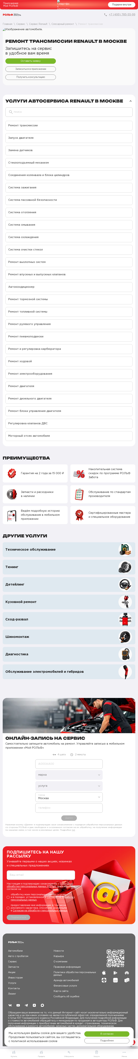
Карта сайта (61, 991)
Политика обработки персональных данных (75, 973)
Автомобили (15, 951)
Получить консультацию (30, 77)
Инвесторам (15, 978)
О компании (60, 962)
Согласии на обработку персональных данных (40, 911)
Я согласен (106, 1034)
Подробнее (107, 1041)
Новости (59, 951)
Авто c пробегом (18, 956)
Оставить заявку (31, 61)
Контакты (14, 989)
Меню (124, 1056)
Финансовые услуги (65, 986)
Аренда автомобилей (66, 980)
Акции (11, 972)
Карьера (59, 956)
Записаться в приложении (30, 69)
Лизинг (12, 994)
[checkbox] (41, 897)
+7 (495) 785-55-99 (122, 14)
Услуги (12, 983)
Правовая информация (67, 967)
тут (73, 830)
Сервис (12, 962)
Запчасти (13, 967)
